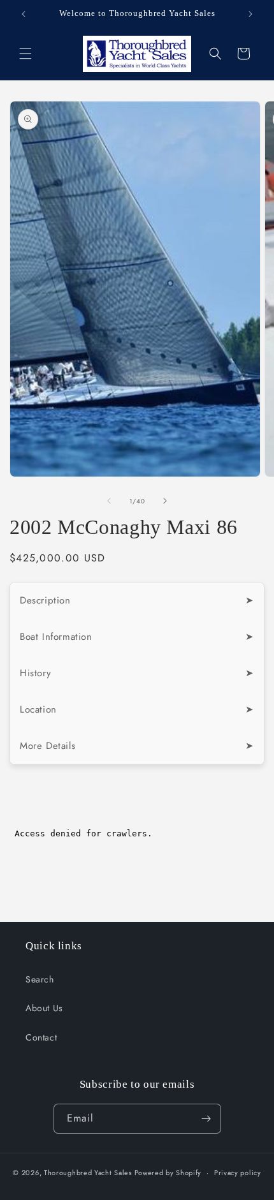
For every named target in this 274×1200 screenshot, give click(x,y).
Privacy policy (237, 1172)
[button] (25, 54)
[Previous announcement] (24, 14)
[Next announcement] (250, 14)
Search (39, 979)
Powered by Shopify (168, 1172)
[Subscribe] (206, 1119)
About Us (44, 1008)
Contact (41, 1037)
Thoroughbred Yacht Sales (88, 1172)
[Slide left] (109, 501)
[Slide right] (165, 501)
